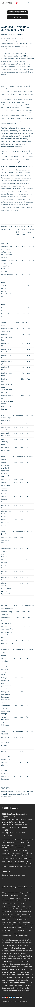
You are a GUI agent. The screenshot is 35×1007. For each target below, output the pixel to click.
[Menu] (31, 3)
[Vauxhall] (17, 3)
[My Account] (27, 2)
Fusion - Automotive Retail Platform (15, 1001)
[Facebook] (3, 878)
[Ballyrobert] (7, 2)
